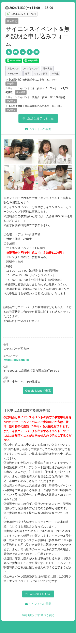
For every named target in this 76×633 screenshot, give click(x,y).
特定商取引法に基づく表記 (38, 615)
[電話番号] (23, 52)
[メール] (16, 52)
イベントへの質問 (39, 129)
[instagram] (36, 52)
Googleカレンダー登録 (23, 14)
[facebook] (30, 52)
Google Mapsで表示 (38, 390)
